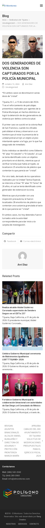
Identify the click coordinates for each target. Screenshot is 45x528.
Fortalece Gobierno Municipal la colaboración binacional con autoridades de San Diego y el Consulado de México (22, 402)
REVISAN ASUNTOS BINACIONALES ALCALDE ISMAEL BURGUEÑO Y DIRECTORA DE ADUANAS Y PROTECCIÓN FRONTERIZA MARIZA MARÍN (11, 440)
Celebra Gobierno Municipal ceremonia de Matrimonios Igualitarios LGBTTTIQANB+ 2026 (21, 356)
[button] (41, 5)
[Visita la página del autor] (22, 255)
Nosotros (11, 524)
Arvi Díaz (28, 84)
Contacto (34, 524)
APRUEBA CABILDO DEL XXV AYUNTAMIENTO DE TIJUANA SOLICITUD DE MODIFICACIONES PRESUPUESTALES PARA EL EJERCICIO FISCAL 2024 (32, 440)
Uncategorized (11, 87)
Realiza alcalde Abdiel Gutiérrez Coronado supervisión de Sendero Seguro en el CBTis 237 (19, 310)
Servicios (22, 524)
